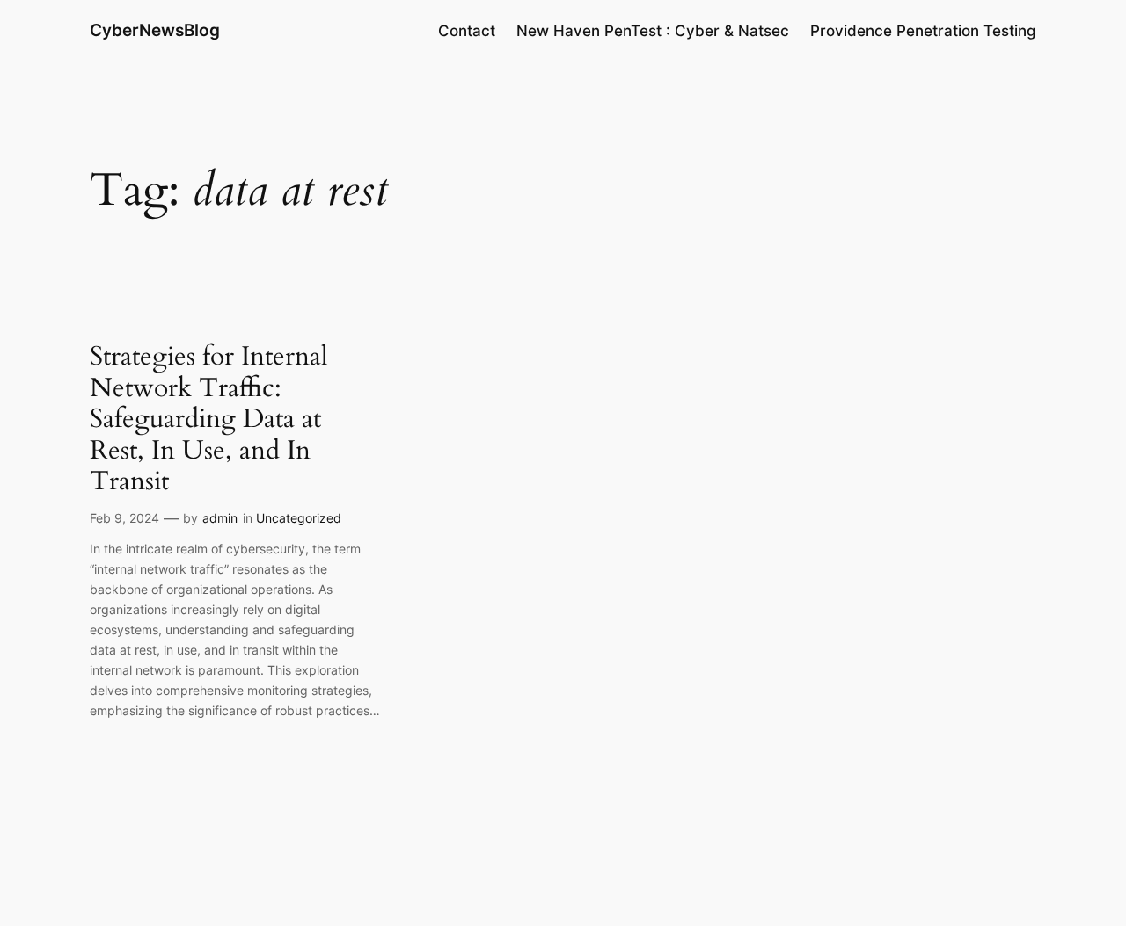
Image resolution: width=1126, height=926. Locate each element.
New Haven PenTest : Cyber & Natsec (652, 31)
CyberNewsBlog (155, 29)
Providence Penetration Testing (923, 31)
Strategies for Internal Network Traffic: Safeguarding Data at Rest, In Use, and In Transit (209, 420)
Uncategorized (298, 517)
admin (220, 517)
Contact (466, 31)
